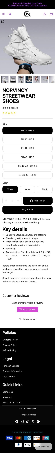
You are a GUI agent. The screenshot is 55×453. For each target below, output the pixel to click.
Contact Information (12, 371)
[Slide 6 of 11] (44, 79)
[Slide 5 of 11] (36, 79)
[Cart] (51, 14)
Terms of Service (10, 365)
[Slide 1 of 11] (5, 79)
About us (6, 397)
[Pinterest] (38, 421)
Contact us (7, 392)
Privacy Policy (9, 345)
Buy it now (27, 209)
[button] (9, 113)
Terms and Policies (27, 415)
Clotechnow (31, 408)
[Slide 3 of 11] (21, 79)
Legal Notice (8, 376)
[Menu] (3, 14)
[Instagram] (22, 421)
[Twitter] (33, 421)
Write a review (27, 309)
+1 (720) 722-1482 (11, 402)
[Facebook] (17, 421)
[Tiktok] (27, 421)
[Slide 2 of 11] (13, 79)
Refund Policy (9, 350)
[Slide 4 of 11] (29, 79)
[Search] (10, 14)
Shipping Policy (10, 339)
